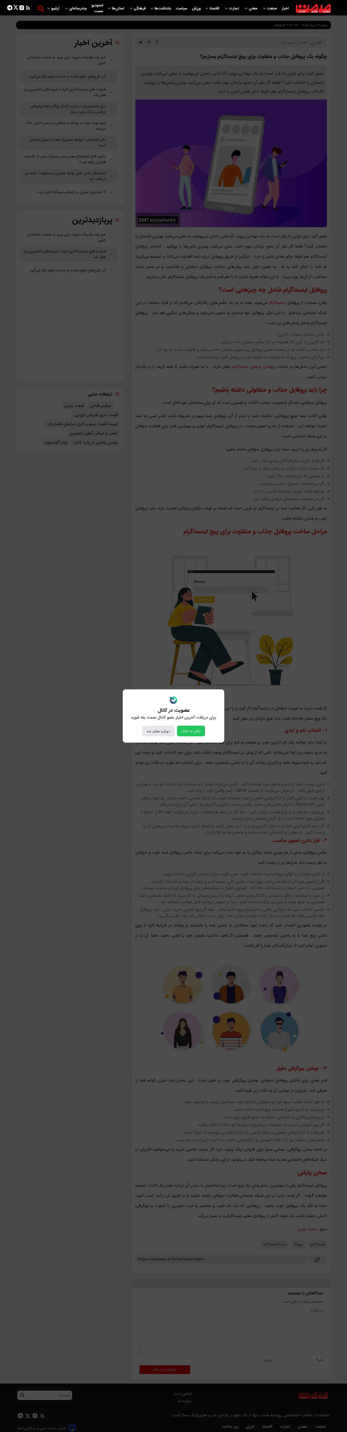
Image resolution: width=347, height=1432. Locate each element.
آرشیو (55, 8)
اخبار (285, 8)
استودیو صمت (97, 8)
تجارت (234, 8)
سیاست (182, 8)
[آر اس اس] (28, 9)
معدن (253, 8)
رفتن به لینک (191, 731)
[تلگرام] (10, 9)
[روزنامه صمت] (313, 8)
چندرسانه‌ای (78, 8)
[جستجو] (41, 9)
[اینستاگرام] (22, 9)
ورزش (196, 8)
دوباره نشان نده (158, 731)
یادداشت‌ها (163, 8)
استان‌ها (118, 8)
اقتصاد (214, 8)
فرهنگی (140, 8)
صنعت (272, 8)
